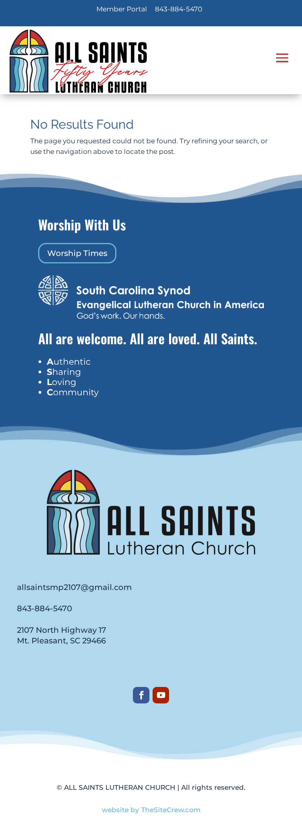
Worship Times (77, 253)
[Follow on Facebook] (141, 695)
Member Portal (121, 9)
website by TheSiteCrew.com (151, 810)
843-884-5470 (178, 9)
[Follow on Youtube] (161, 695)
